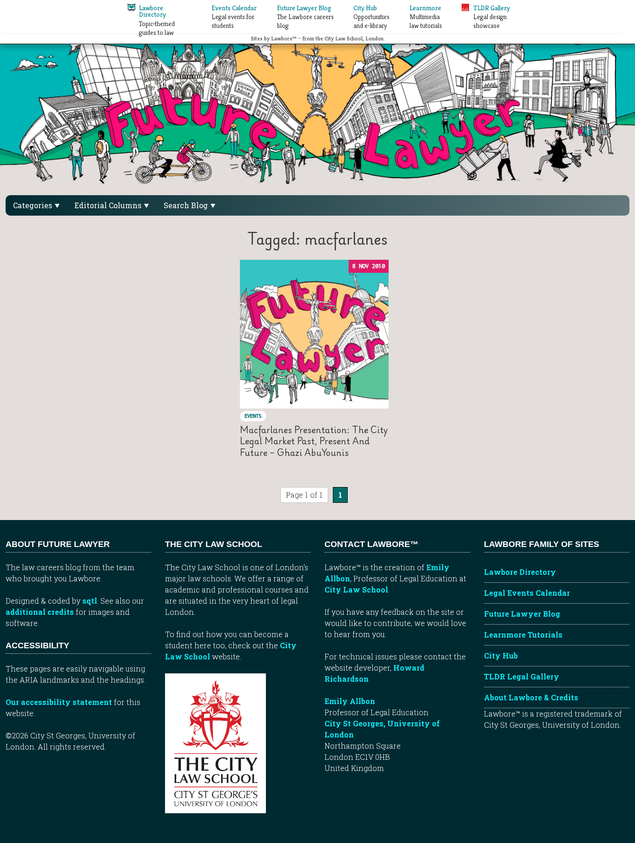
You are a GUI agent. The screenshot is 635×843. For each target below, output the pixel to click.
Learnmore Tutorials (523, 634)
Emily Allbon (349, 701)
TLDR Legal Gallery (521, 676)
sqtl (89, 601)
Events (253, 416)
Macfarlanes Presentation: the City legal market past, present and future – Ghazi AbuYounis (314, 441)
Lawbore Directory (520, 572)
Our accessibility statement (59, 702)
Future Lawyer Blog (522, 614)
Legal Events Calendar (527, 593)
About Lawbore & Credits (531, 697)
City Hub (501, 655)
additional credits (40, 612)
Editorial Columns (108, 205)
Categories (33, 205)
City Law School (356, 589)
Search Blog (187, 205)
